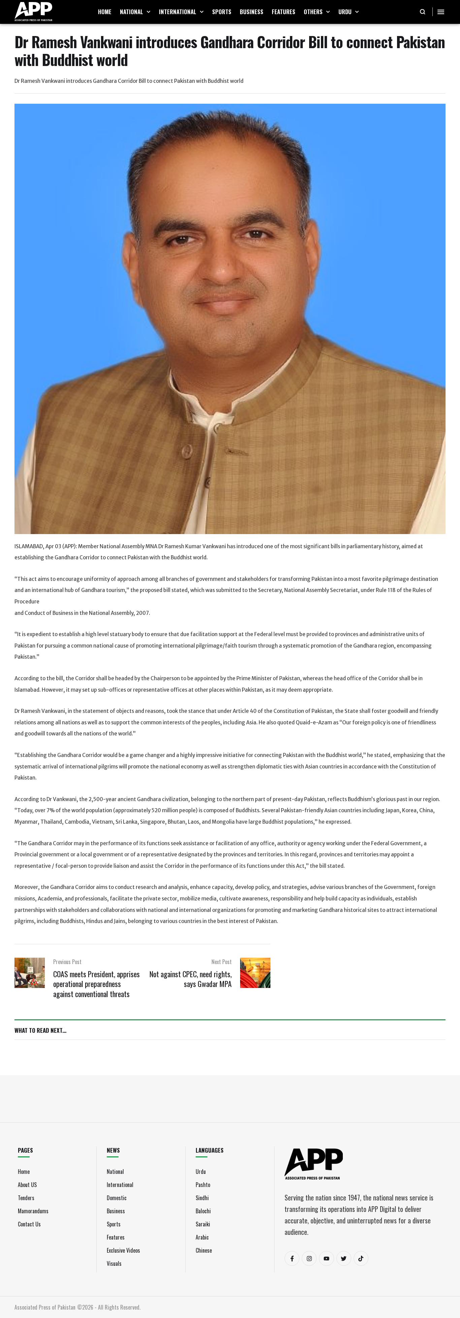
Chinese (204, 1250)
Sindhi (202, 1198)
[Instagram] (309, 1258)
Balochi (203, 1211)
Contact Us (29, 1224)
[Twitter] (343, 1258)
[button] (148, 12)
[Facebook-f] (292, 1258)
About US (27, 1185)
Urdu (201, 1171)
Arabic (202, 1237)
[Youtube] (326, 1258)
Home (24, 1171)
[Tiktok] (361, 1258)
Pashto (203, 1185)
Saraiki (203, 1224)
